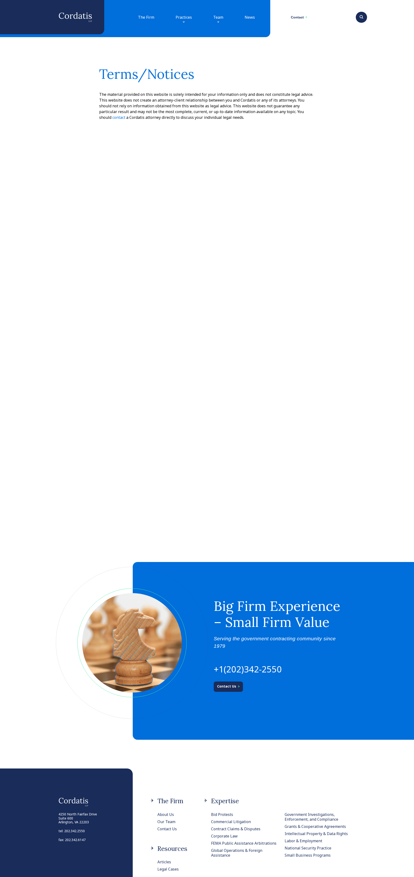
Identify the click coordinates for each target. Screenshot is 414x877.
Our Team (166, 821)
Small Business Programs (308, 855)
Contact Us (167, 828)
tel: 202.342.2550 (71, 831)
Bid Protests (222, 814)
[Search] (361, 16)
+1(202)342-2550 (248, 669)
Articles (164, 862)
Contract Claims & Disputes (235, 828)
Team (218, 17)
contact (118, 117)
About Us (165, 814)
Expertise (225, 801)
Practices (184, 17)
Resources (172, 849)
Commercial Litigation (231, 821)
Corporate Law (224, 836)
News (250, 17)
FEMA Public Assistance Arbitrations (243, 843)
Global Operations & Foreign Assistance (236, 853)
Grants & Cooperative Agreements (315, 826)
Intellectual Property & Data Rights (316, 833)
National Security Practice (308, 848)
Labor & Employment (303, 840)
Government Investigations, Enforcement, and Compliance (311, 817)
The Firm (146, 17)
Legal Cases (168, 869)
